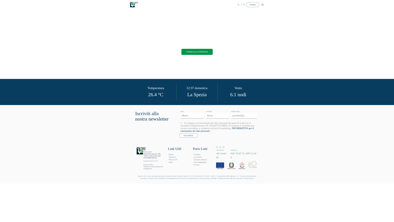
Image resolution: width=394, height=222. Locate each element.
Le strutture (197, 157)
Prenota (252, 5)
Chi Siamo (196, 154)
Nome (182, 111)
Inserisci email (235, 111)
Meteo (171, 154)
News (171, 162)
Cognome (209, 111)
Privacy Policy (148, 165)
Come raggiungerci (200, 162)
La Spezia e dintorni (200, 160)
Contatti (196, 165)
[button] (262, 4)
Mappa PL (172, 157)
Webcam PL (173, 160)
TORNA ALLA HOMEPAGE (197, 52)
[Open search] (238, 5)
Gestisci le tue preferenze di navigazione (153, 167)
